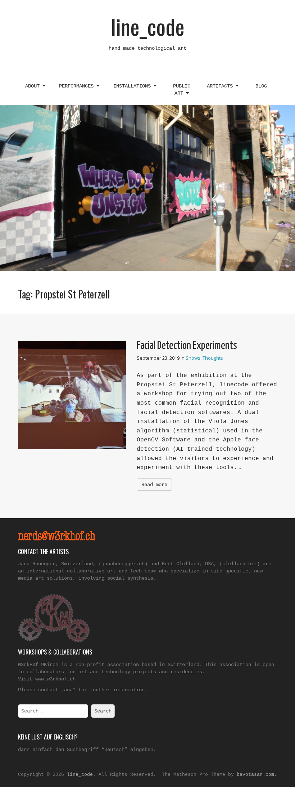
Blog (261, 86)
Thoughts (213, 358)
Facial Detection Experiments (187, 345)
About (33, 86)
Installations (133, 86)
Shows (193, 358)
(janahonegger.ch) (123, 564)
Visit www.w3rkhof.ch (47, 679)
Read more (154, 484)
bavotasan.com (255, 774)
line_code (148, 26)
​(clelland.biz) (239, 564)
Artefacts (221, 86)
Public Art (181, 89)
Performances (77, 86)
